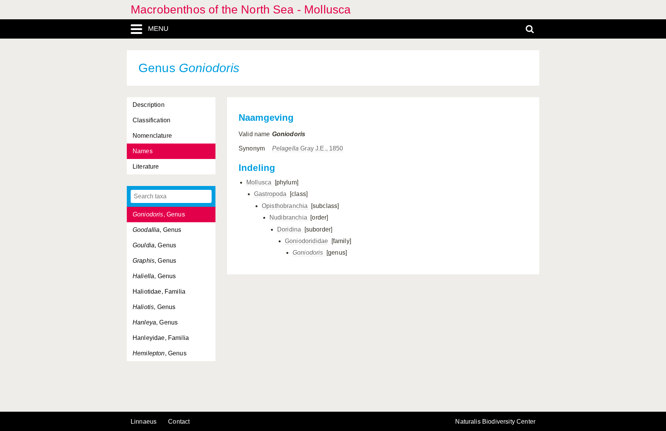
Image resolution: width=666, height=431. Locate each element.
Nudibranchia (289, 217)
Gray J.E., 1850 (307, 148)
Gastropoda (271, 194)
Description (149, 104)
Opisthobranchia (285, 206)
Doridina (290, 229)
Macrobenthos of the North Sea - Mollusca (241, 9)
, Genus (159, 214)
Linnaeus (143, 422)
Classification (151, 120)
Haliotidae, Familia (159, 291)
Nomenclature (152, 135)
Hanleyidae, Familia (161, 338)
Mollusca (259, 182)
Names (143, 151)
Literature (146, 166)
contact (179, 421)
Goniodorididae (307, 241)
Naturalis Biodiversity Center (495, 422)
